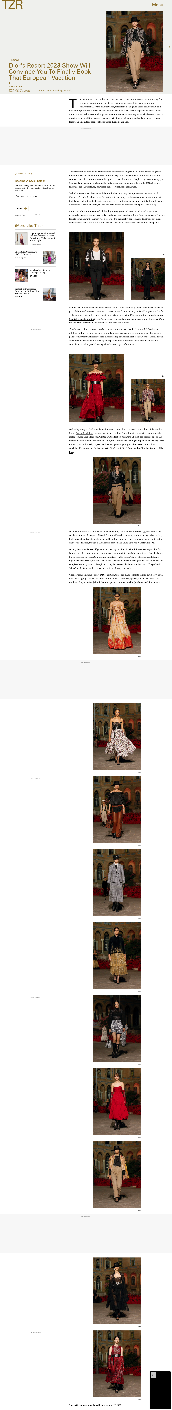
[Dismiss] (168, 1373)
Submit (20, 208)
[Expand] (152, 1373)
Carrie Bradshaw (84, 433)
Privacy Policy (21, 215)
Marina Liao (16, 86)
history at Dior (89, 211)
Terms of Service (50, 214)
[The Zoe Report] (12, 4)
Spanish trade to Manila (81, 318)
